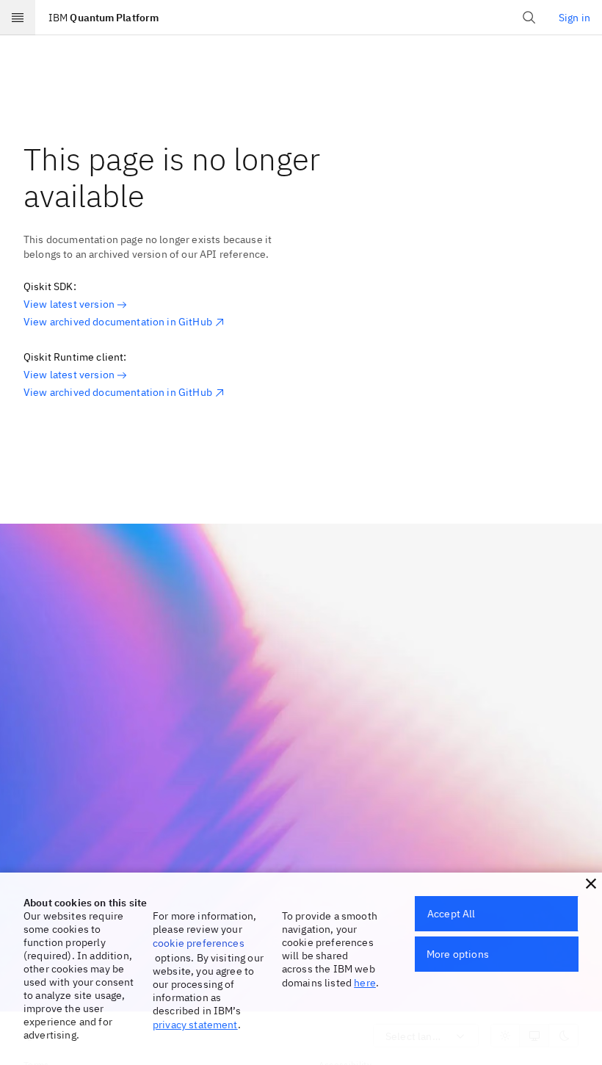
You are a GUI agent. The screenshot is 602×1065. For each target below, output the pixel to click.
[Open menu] (17, 17)
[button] (591, 883)
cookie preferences (198, 943)
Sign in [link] (574, 17)
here (365, 982)
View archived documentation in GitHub (117, 321)
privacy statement (195, 1024)
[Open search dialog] (529, 17)
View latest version (69, 304)
